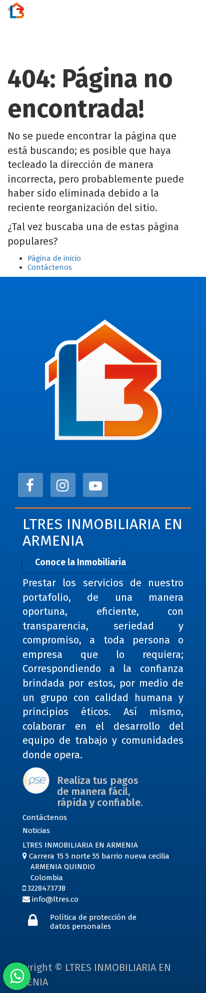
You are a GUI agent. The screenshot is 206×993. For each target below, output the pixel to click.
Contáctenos (50, 267)
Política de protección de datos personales (93, 922)
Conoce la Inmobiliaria (80, 562)
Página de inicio (54, 258)
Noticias (36, 830)
